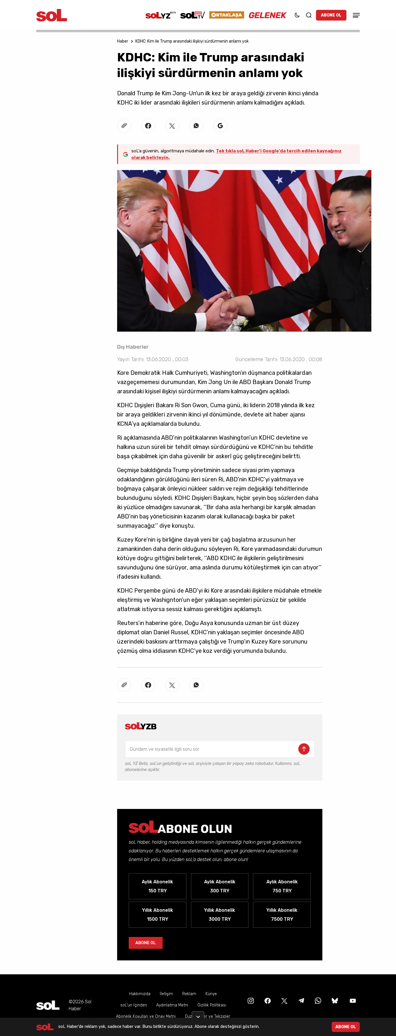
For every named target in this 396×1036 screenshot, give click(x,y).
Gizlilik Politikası (211, 1005)
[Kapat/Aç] (198, 1014)
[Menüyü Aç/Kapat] (355, 15)
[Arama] (308, 15)
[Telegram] (300, 1000)
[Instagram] (250, 1000)
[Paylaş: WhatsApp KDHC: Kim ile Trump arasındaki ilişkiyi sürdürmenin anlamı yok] (196, 126)
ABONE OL (331, 15)
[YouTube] (352, 1000)
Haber (122, 41)
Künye (211, 993)
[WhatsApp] (317, 1000)
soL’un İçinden (133, 1005)
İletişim (166, 993)
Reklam (189, 993)
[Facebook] (267, 1000)
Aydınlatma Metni (172, 1005)
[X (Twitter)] (284, 1000)
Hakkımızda (139, 993)
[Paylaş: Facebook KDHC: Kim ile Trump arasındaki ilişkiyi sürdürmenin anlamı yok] (148, 126)
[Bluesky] (334, 1000)
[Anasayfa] (47, 1005)
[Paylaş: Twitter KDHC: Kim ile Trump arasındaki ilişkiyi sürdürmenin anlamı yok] (172, 126)
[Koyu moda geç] (297, 15)
